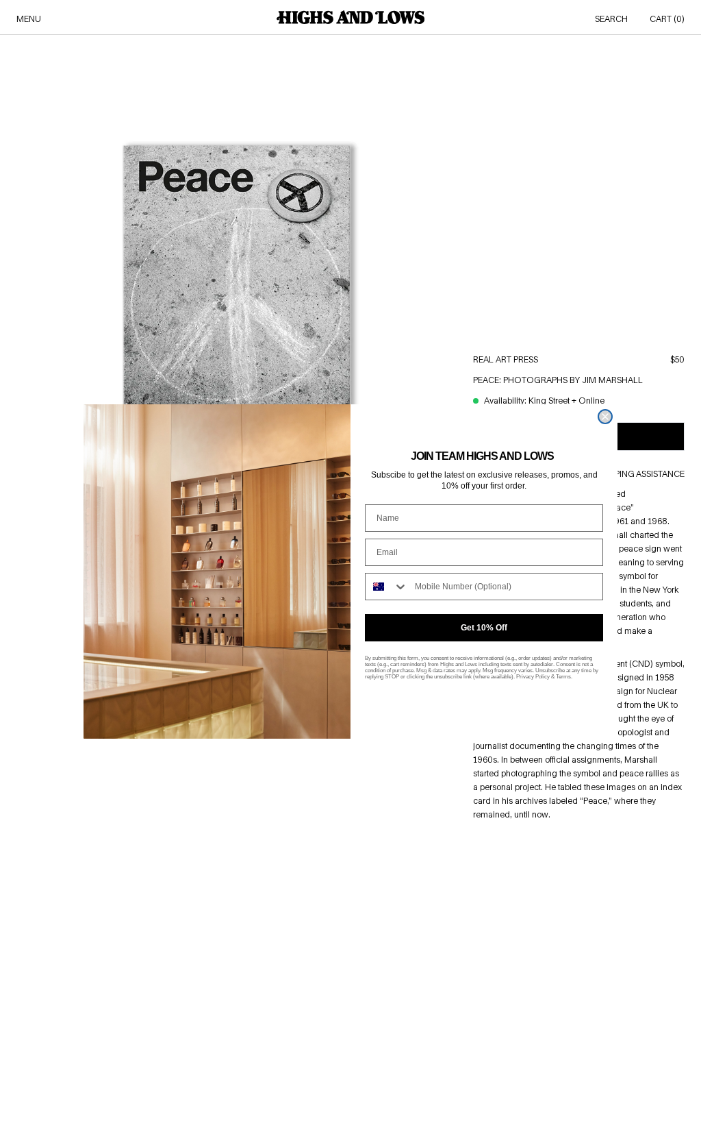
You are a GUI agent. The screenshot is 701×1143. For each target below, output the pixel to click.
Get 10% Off (484, 627)
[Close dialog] (605, 416)
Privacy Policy (533, 677)
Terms (563, 677)
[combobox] (387, 587)
